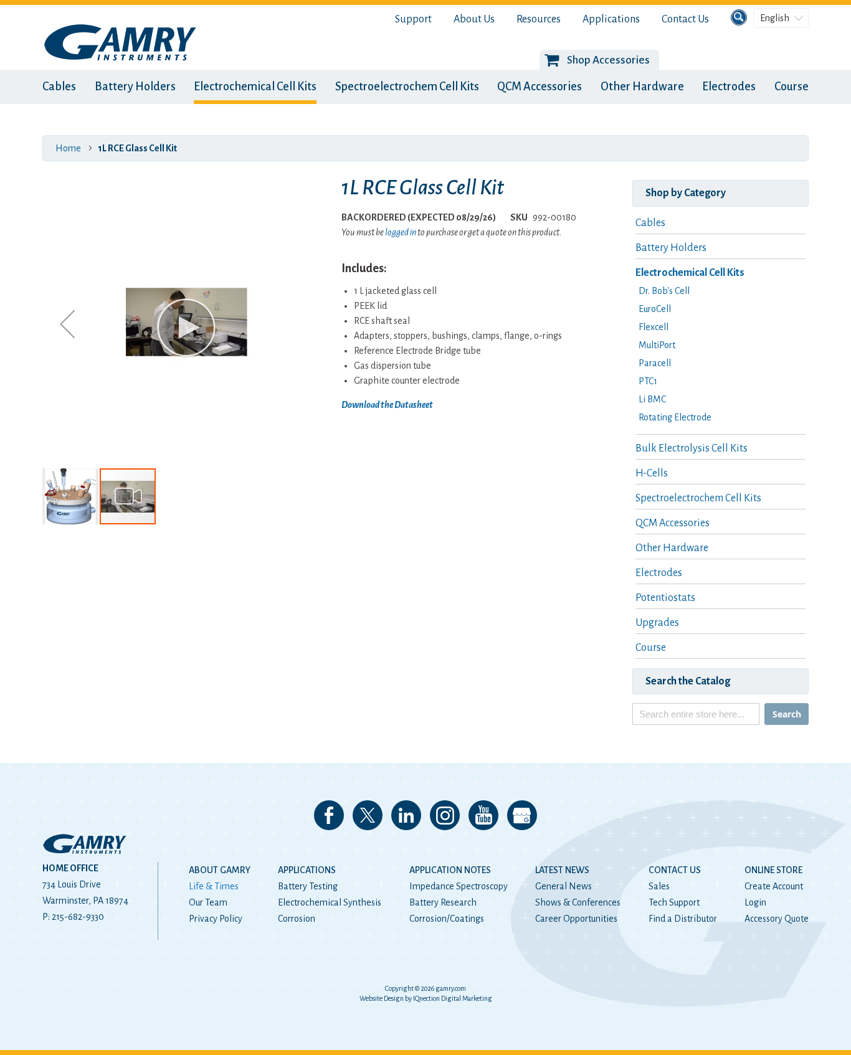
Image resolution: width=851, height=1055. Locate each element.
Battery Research (443, 902)
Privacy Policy (215, 919)
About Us (474, 19)
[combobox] (695, 714)
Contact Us (685, 19)
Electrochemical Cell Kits (255, 86)
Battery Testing (308, 886)
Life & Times (214, 886)
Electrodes (729, 86)
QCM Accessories (539, 86)
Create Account (773, 886)
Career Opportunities (576, 919)
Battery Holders (135, 86)
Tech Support (674, 902)
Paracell (655, 363)
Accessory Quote (776, 919)
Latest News (562, 870)
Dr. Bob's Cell (664, 291)
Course (791, 86)
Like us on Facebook (329, 815)
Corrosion (296, 919)
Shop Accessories (608, 60)
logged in (400, 232)
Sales (659, 886)
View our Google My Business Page (522, 815)
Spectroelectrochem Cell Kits (407, 86)
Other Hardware (642, 86)
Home (68, 148)
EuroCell (655, 309)
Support (413, 19)
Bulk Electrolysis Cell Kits (691, 448)
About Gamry (219, 870)
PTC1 (648, 381)
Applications (611, 19)
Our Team (208, 902)
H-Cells (651, 473)
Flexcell (653, 327)
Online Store (773, 870)
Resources (538, 19)
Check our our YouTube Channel (483, 815)
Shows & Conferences (577, 902)
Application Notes (450, 870)
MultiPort (657, 345)
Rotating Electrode (675, 417)
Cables (59, 86)
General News (563, 886)
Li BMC (652, 399)
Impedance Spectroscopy (458, 886)
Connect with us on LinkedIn (406, 815)
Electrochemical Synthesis (329, 902)
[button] (67, 323)
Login (755, 902)
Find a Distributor (683, 919)
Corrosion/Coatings (446, 919)
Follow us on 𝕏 (368, 815)
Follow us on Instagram (445, 815)
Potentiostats (665, 597)
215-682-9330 (78, 917)
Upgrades (657, 622)
